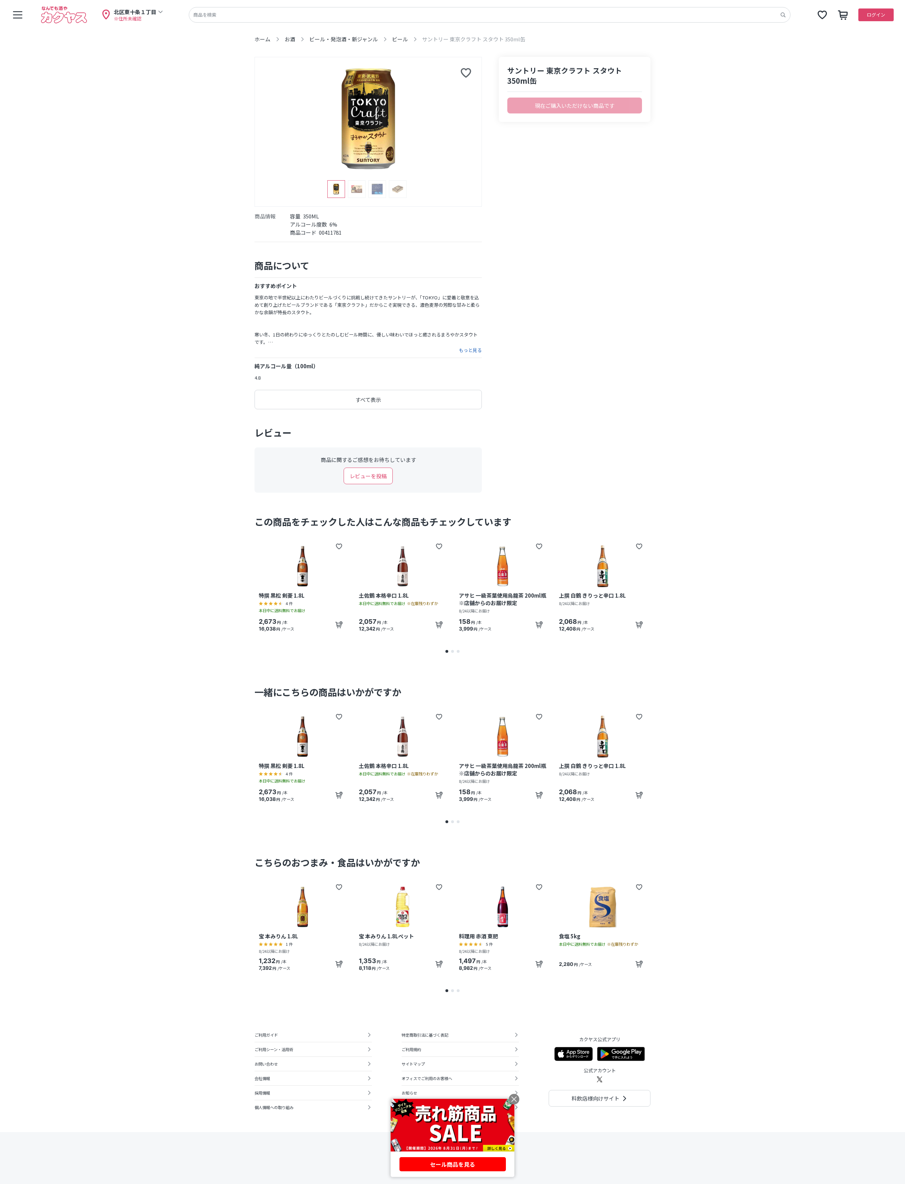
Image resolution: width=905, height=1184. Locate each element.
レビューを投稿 (368, 476)
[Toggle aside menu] (17, 14)
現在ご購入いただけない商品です (574, 105)
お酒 (290, 39)
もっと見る (470, 350)
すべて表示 (368, 399)
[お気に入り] (822, 14)
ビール (400, 39)
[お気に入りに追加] (466, 73)
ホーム (262, 39)
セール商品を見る (452, 1164)
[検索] (783, 15)
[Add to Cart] (339, 625)
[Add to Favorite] (339, 546)
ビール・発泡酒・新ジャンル (343, 39)
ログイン (876, 14)
